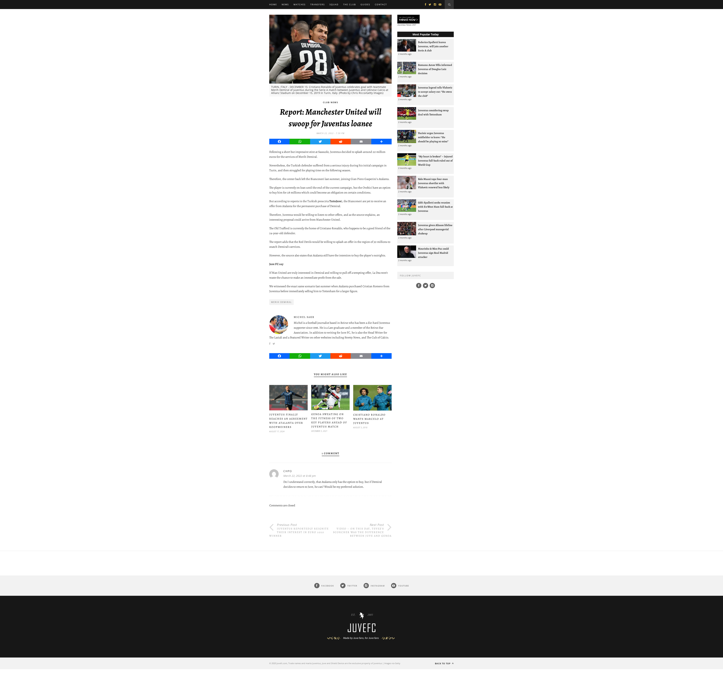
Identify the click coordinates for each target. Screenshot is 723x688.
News (285, 4)
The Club (349, 4)
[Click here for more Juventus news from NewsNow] (408, 19)
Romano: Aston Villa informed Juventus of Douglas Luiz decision (435, 69)
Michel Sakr (304, 317)
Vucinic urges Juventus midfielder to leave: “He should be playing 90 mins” (433, 137)
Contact (381, 4)
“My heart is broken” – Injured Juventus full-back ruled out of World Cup (435, 161)
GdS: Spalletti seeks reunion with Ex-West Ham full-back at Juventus (435, 207)
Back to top (443, 663)
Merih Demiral (281, 302)
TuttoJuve (335, 201)
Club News (330, 102)
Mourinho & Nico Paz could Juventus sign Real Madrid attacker (433, 253)
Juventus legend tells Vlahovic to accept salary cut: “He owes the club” (435, 92)
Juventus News (404, 25)
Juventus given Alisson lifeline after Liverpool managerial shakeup (435, 229)
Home (273, 4)
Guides (365, 4)
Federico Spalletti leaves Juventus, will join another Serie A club (433, 46)
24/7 (414, 25)
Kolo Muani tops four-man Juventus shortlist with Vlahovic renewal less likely (433, 183)
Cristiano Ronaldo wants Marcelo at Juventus (369, 419)
